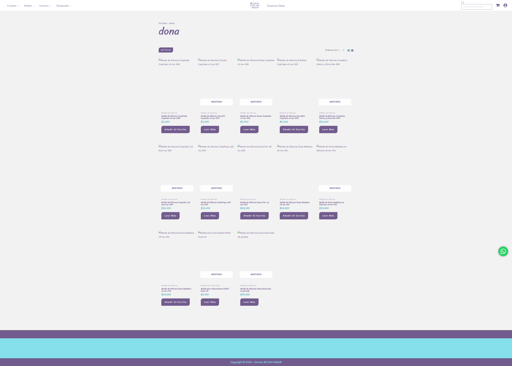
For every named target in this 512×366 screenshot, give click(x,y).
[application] (18, 6)
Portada (163, 23)
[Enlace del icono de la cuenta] (505, 5)
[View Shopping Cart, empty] (498, 5)
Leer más (210, 129)
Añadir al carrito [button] (176, 129)
